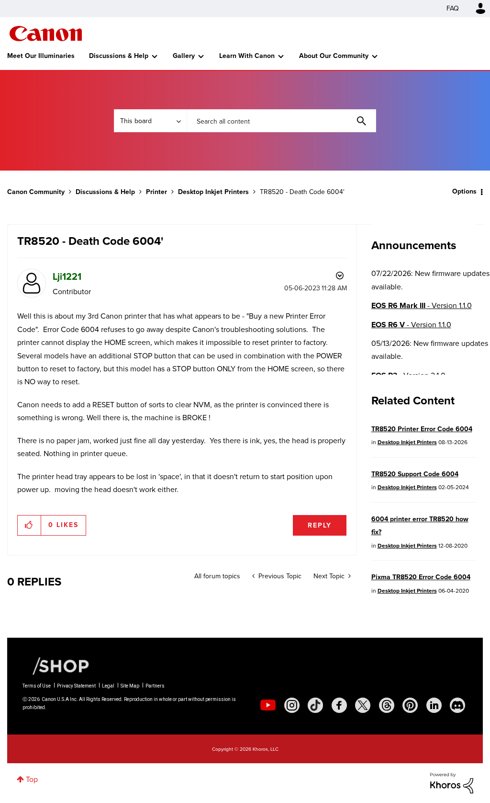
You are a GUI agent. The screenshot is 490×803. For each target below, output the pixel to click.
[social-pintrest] (410, 705)
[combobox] (281, 120)
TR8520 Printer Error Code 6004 (421, 429)
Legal (108, 685)
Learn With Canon (247, 56)
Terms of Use (36, 685)
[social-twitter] (362, 705)
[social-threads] (386, 705)
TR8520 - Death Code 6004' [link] (302, 192)
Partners (155, 685)
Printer (156, 192)
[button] (29, 525)
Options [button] (464, 191)
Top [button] (32, 779)
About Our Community (333, 56)
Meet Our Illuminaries (41, 56)
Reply (320, 525)
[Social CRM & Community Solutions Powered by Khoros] (451, 782)
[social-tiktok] (315, 705)
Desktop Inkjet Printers (213, 192)
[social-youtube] (268, 705)
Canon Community (46, 33)
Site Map (130, 685)
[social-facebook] (339, 705)
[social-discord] (457, 705)
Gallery (184, 56)
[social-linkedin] (434, 705)
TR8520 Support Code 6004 (414, 474)
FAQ (452, 8)
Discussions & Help (118, 56)
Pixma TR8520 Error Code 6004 (420, 577)
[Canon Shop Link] (55, 665)
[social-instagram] (292, 705)
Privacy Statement (76, 685)
